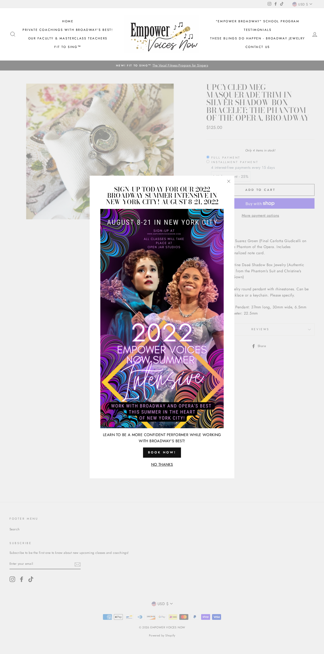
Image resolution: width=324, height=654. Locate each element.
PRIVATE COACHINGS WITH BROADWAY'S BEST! (68, 30)
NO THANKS (162, 464)
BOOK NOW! (162, 452)
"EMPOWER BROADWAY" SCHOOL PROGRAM (258, 21)
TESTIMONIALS (257, 30)
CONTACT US (257, 47)
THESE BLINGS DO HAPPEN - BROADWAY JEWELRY (257, 38)
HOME (67, 21)
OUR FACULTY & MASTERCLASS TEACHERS (67, 38)
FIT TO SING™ (67, 47)
